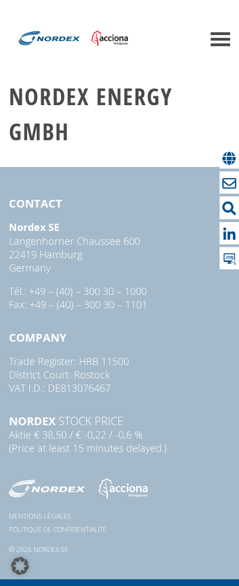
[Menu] (220, 39)
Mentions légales (40, 515)
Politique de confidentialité (58, 529)
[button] (20, 566)
